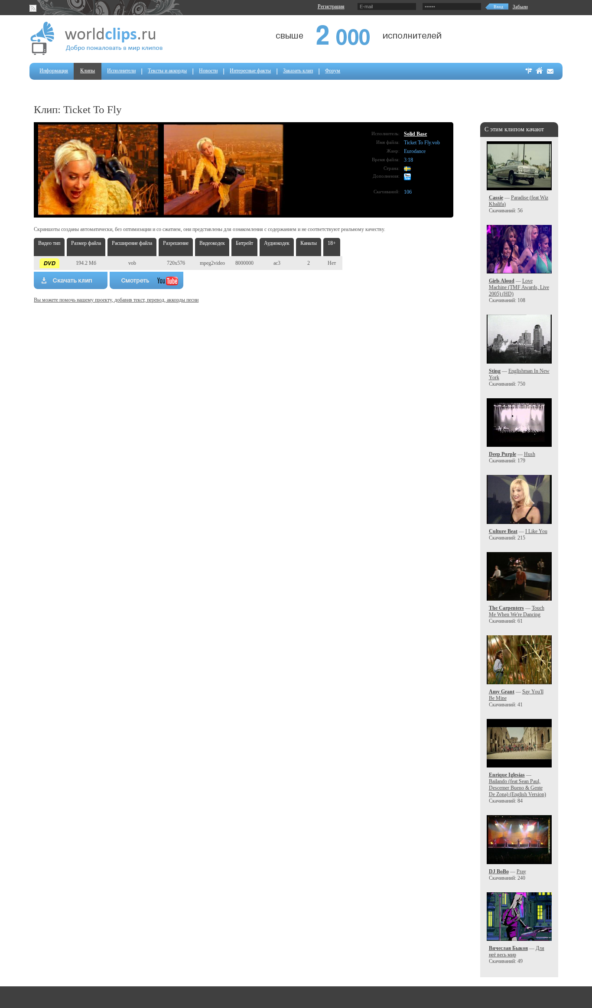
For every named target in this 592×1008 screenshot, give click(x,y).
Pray (521, 871)
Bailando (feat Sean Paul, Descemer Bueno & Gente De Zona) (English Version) (517, 787)
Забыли (520, 6)
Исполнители (121, 71)
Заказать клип (298, 71)
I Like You (536, 531)
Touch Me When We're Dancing (516, 611)
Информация (53, 71)
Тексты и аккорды (167, 71)
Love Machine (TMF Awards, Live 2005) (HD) (519, 287)
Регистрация (331, 6)
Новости (208, 71)
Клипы (87, 71)
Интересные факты (250, 71)
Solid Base (415, 134)
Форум (332, 71)
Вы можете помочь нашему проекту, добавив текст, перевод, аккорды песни (116, 300)
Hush (529, 454)
